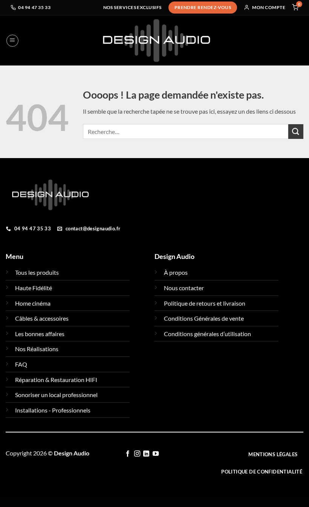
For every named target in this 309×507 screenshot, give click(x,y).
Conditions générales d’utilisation (207, 333)
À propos (176, 272)
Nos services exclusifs (132, 7)
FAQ (21, 364)
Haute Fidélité (33, 287)
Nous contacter (184, 287)
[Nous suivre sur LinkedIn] (146, 454)
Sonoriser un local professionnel (56, 394)
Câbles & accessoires (42, 318)
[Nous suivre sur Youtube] (155, 454)
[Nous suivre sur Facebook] (128, 454)
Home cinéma (32, 303)
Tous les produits (37, 272)
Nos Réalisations (36, 348)
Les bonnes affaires (39, 333)
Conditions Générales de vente (204, 318)
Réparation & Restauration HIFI (56, 379)
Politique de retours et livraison (204, 303)
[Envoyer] (295, 131)
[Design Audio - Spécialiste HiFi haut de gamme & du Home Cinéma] (156, 40)
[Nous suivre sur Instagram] (137, 454)
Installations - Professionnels (52, 410)
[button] (12, 41)
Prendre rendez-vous (202, 7)
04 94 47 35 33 (34, 7)
